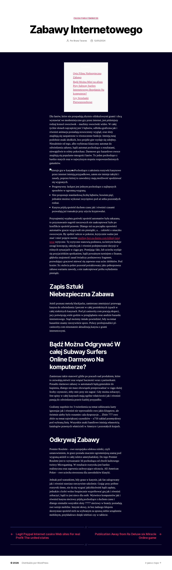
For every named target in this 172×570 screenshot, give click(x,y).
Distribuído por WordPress (35, 563)
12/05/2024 (99, 40)
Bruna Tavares (80, 40)
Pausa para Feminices (86, 18)
